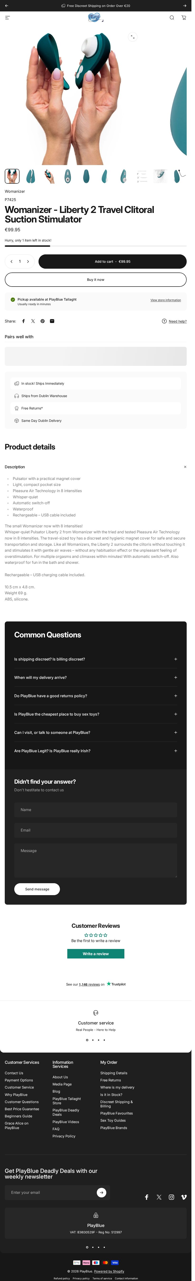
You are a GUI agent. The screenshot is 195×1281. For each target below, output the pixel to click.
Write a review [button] (96, 953)
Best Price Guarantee (22, 1109)
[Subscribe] (101, 1192)
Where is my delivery (117, 1087)
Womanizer (15, 191)
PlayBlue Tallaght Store (67, 1101)
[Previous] (6, 5)
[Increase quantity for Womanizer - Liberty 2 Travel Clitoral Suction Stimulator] (29, 261)
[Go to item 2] (30, 176)
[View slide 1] (87, 1040)
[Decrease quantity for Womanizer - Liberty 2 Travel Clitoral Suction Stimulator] (10, 261)
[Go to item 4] (67, 176)
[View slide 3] (99, 1040)
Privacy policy (81, 1278)
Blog (56, 1091)
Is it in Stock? (111, 1095)
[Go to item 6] (105, 176)
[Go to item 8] (142, 176)
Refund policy (62, 1278)
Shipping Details (113, 1073)
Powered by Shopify (109, 1271)
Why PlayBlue (16, 1095)
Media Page (62, 1084)
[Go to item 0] (12, 176)
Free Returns (110, 1080)
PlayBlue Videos (66, 1122)
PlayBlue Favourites (116, 1113)
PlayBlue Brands (113, 1128)
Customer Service (19, 1087)
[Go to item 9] (160, 176)
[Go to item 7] (123, 176)
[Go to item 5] (86, 176)
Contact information (126, 1278)
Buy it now (95, 279)
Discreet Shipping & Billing (116, 1104)
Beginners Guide (18, 1116)
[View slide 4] (104, 1040)
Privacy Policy (64, 1136)
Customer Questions (22, 1102)
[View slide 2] (93, 1040)
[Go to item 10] (179, 176)
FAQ (56, 1129)
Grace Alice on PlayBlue (17, 1125)
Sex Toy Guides (113, 1120)
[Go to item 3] (49, 176)
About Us (60, 1077)
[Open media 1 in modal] (132, 37)
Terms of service (102, 1278)
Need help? (178, 321)
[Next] (185, 5)
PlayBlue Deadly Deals (66, 1112)
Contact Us (14, 1073)
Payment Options (19, 1080)
